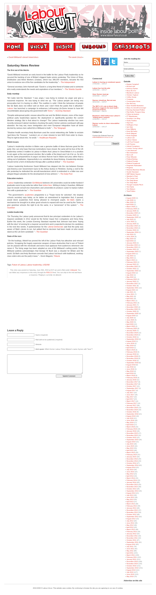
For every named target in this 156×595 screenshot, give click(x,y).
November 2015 (132, 435)
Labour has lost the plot (101, 88)
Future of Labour (19, 265)
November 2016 (132, 410)
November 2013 (132, 486)
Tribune (57, 256)
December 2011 (132, 536)
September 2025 (132, 217)
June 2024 (130, 236)
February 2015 (132, 454)
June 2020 (130, 320)
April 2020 (130, 324)
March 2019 (131, 350)
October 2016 (131, 412)
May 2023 (130, 258)
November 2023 (132, 247)
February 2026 (132, 209)
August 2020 (131, 315)
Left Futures (131, 144)
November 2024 (132, 228)
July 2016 (130, 418)
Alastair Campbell (132, 84)
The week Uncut (75, 57)
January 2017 (131, 405)
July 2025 (130, 219)
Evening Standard (63, 111)
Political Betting (132, 159)
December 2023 (132, 245)
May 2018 (130, 371)
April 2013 (130, 501)
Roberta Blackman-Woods (136, 170)
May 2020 (130, 322)
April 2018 (130, 373)
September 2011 (132, 542)
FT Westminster (132, 116)
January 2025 (131, 223)
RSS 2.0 (49, 272)
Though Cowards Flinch (135, 185)
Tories (50, 111)
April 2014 (130, 476)
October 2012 (131, 514)
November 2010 (132, 563)
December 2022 (132, 266)
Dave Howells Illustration (135, 105)
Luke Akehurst (132, 150)
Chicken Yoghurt (132, 95)
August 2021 (131, 290)
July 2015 (130, 444)
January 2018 (131, 380)
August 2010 (131, 570)
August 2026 (131, 198)
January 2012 (131, 534)
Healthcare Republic (48, 138)
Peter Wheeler (132, 157)
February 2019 (132, 352)
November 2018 (132, 358)
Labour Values (132, 140)
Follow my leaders (133, 114)
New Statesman (132, 152)
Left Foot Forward (133, 142)
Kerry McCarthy (132, 131)
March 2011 (131, 555)
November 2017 (132, 384)
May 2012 (130, 525)
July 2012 (130, 521)
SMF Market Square (134, 174)
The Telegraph (60, 128)
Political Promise (132, 161)
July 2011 (130, 546)
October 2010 (131, 566)
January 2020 (131, 330)
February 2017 (132, 403)
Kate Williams (131, 129)
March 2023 (131, 260)
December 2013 (132, 484)
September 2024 (132, 232)
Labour (10, 108)
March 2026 (131, 206)
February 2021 (132, 303)
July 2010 (130, 572)
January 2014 (131, 482)
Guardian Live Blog (133, 118)
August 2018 (131, 365)
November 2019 (132, 335)
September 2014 (132, 465)
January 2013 (131, 508)
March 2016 (131, 427)
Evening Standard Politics (136, 110)
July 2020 (130, 318)
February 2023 (132, 262)
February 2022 (132, 279)
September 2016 (132, 414)
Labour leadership (34, 265)
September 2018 (132, 362)
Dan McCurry (131, 103)
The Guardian (68, 162)
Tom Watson (131, 189)
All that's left (130, 86)
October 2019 (131, 337)
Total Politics (131, 191)
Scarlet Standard (132, 172)
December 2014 (132, 459)
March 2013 (131, 504)
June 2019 (130, 343)
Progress (130, 167)
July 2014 (130, 469)
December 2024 (132, 226)
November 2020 (132, 309)
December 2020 (132, 307)
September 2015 (132, 439)
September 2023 (132, 251)
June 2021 (130, 294)
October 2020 (131, 311)
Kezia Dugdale (132, 135)
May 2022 (130, 277)
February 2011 (132, 557)
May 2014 (130, 474)
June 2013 (130, 497)
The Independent (68, 82)
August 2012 (131, 519)
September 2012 (132, 516)
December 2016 (132, 407)
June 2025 (130, 221)
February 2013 (132, 506)
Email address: (129, 68)
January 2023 (131, 264)
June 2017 (130, 395)
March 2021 (131, 300)
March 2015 (131, 452)
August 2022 (131, 273)
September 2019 (132, 339)
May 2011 (130, 551)
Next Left (130, 155)
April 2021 (130, 298)
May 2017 (130, 397)
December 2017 (132, 382)
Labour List (131, 138)
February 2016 (132, 429)
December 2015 (132, 433)
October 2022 (131, 268)
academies (29, 195)
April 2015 (130, 450)
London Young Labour (135, 148)
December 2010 (132, 561)
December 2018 (132, 356)
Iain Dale (130, 127)
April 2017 (130, 399)
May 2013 (130, 499)
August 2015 (131, 442)
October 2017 (131, 386)
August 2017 (131, 390)
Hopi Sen (130, 123)
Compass (130, 99)
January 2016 (131, 431)
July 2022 (130, 275)
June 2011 (130, 548)
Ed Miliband (37, 183)
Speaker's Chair (132, 176)
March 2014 (131, 478)
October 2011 (131, 540)
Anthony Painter (132, 88)
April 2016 (130, 424)
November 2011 (132, 538)
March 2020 (131, 326)
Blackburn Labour (133, 93)
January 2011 (131, 559)
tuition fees (47, 185)
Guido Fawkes (132, 120)
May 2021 (130, 296)
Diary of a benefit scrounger (136, 108)
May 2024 (130, 238)
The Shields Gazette (73, 89)
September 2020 (132, 313)
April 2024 (130, 241)
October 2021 (131, 286)
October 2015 (131, 437)
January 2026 (131, 211)
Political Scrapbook (133, 163)
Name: (126, 62)
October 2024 (131, 230)
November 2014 (132, 461)
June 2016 (130, 420)
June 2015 (130, 446)
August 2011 (130, 544)
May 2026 (130, 202)
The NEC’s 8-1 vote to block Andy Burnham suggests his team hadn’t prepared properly (105, 107)
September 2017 (132, 388)
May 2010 (130, 576)
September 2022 (132, 271)
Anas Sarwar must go (100, 94)
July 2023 (130, 256)
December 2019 (132, 333)
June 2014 (130, 472)
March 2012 (131, 529)
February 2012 (132, 531)
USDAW (46, 265)
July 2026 (130, 200)
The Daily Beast (132, 180)
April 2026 (130, 204)
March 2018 (131, 375)
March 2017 (131, 401)
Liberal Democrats (55, 227)
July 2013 (130, 495)
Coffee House (131, 97)
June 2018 (130, 369)
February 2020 (132, 328)
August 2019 (131, 341)
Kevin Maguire (132, 133)
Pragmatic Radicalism (134, 165)
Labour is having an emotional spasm (106, 82)
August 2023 (131, 253)
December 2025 (132, 213)
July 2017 (130, 392)
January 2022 (131, 281)
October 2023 (131, 249)
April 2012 (130, 527)
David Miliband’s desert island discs (23, 57)
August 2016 (131, 416)
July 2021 (130, 292)
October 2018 (131, 360)
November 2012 (132, 512)
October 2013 (131, 489)
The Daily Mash (132, 182)
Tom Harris (130, 187)
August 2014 (131, 467)
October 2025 (131, 215)
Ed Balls (71, 200)
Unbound (73, 270)
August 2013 (131, 493)
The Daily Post (66, 174)
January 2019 (131, 354)
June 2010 (130, 574)
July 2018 (130, 367)
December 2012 (132, 510)
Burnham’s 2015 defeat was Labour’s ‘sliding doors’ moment (106, 116)
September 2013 (132, 491)
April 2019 (130, 348)
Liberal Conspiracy (133, 146)
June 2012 (130, 523)
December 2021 (132, 283)
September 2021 (132, 288)
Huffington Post (132, 125)
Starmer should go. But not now (104, 100)
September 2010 (132, 568)
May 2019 (130, 345)
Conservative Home (133, 101)
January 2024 (131, 243)
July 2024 (130, 234)
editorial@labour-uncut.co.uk (102, 137)
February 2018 (132, 377)
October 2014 (131, 463)
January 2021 (131, 305)
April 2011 (129, 553)
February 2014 (132, 480)
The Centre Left (132, 178)
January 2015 (131, 457)
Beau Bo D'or (131, 90)
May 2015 (130, 448)
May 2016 (130, 422)
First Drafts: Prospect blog (136, 112)
